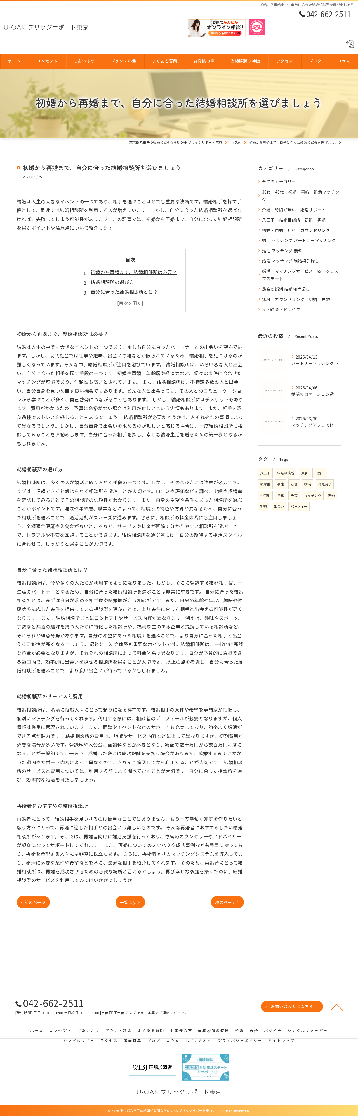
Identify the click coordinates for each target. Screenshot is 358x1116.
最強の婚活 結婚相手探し (286, 289)
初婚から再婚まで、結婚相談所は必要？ (134, 272)
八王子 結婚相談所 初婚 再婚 (294, 220)
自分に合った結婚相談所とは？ (124, 291)
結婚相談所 (285, 472)
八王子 (265, 472)
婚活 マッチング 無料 (282, 250)
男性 (280, 484)
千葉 (294, 495)
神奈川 (265, 495)
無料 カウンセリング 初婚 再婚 (296, 299)
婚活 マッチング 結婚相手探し (290, 260)
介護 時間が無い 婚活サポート (294, 210)
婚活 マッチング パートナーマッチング (299, 240)
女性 (294, 484)
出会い (279, 506)
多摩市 (265, 484)
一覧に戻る (130, 902)
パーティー (299, 506)
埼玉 (280, 495)
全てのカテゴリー (279, 181)
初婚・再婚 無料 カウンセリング (296, 230)
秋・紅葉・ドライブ (281, 309)
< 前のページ (33, 902)
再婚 (331, 495)
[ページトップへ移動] (337, 1006)
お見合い (325, 484)
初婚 (263, 506)
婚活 (307, 484)
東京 (304, 472)
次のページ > (227, 902)
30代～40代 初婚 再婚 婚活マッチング (300, 196)
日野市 (320, 472)
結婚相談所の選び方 (112, 282)
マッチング (312, 495)
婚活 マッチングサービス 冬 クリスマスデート (300, 275)
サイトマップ (281, 1040)
